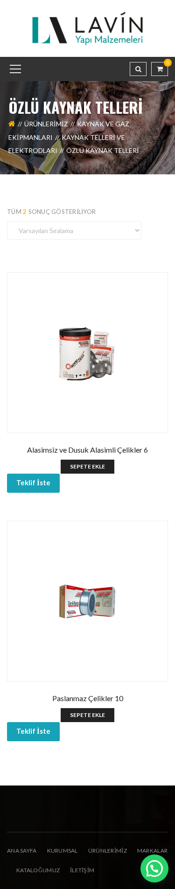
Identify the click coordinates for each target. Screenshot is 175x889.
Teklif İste (33, 482)
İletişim (82, 870)
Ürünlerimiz (46, 124)
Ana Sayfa (22, 850)
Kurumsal (62, 850)
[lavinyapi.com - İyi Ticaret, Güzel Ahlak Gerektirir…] (87, 28)
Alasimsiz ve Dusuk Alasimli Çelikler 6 (87, 449)
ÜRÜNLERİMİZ (107, 850)
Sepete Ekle (87, 466)
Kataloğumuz (38, 870)
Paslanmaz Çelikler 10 (87, 698)
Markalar (152, 850)
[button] (154, 868)
